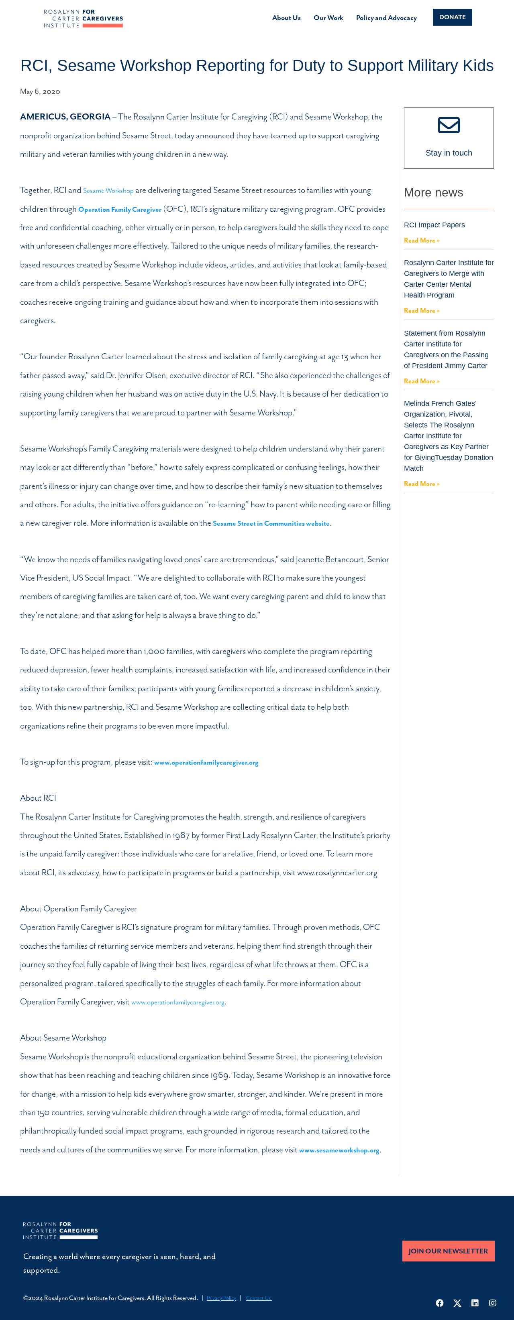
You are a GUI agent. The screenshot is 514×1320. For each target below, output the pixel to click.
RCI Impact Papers (434, 225)
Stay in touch (449, 152)
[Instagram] (492, 1303)
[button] (452, 17)
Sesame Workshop (108, 190)
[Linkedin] (475, 1303)
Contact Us (259, 1298)
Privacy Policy (221, 1298)
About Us (286, 17)
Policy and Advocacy (386, 17)
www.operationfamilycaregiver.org (177, 1002)
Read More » (422, 240)
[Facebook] (439, 1303)
